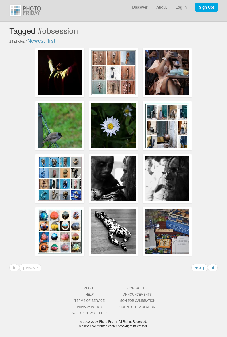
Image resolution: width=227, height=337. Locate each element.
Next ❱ (200, 268)
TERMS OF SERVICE (89, 300)
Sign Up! (206, 7)
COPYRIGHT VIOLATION (137, 307)
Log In (181, 7)
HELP (90, 294)
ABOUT (89, 288)
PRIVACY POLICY (89, 307)
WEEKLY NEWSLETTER (89, 313)
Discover (140, 7)
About (161, 7)
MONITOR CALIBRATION (137, 300)
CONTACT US (137, 288)
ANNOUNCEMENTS (137, 294)
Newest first (41, 40)
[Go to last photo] (213, 267)
